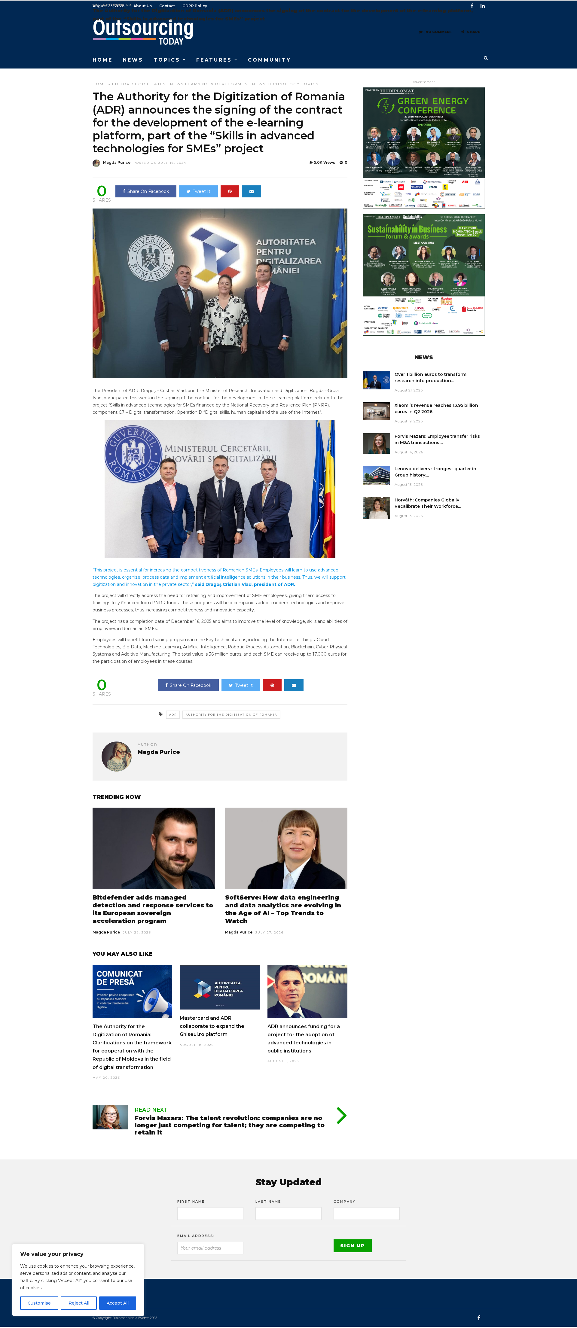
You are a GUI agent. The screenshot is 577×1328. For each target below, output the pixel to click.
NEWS (133, 60)
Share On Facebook (148, 191)
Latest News (167, 84)
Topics (310, 84)
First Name (191, 1201)
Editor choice (131, 84)
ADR (173, 714)
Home (100, 84)
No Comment (439, 32)
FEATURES (214, 60)
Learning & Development (218, 84)
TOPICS (167, 60)
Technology (283, 84)
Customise (39, 1303)
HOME (103, 60)
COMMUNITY (269, 60)
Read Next (151, 1110)
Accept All (118, 1303)
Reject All (79, 1303)
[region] (78, 1280)
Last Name (268, 1201)
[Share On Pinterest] (230, 191)
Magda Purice (116, 162)
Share (473, 32)
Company (345, 1201)
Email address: (196, 1236)
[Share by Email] (251, 191)
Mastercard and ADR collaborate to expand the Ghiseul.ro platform (212, 1026)
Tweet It (201, 191)
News (259, 84)
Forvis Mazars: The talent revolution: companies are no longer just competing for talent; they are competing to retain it (230, 1125)
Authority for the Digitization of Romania (231, 714)
